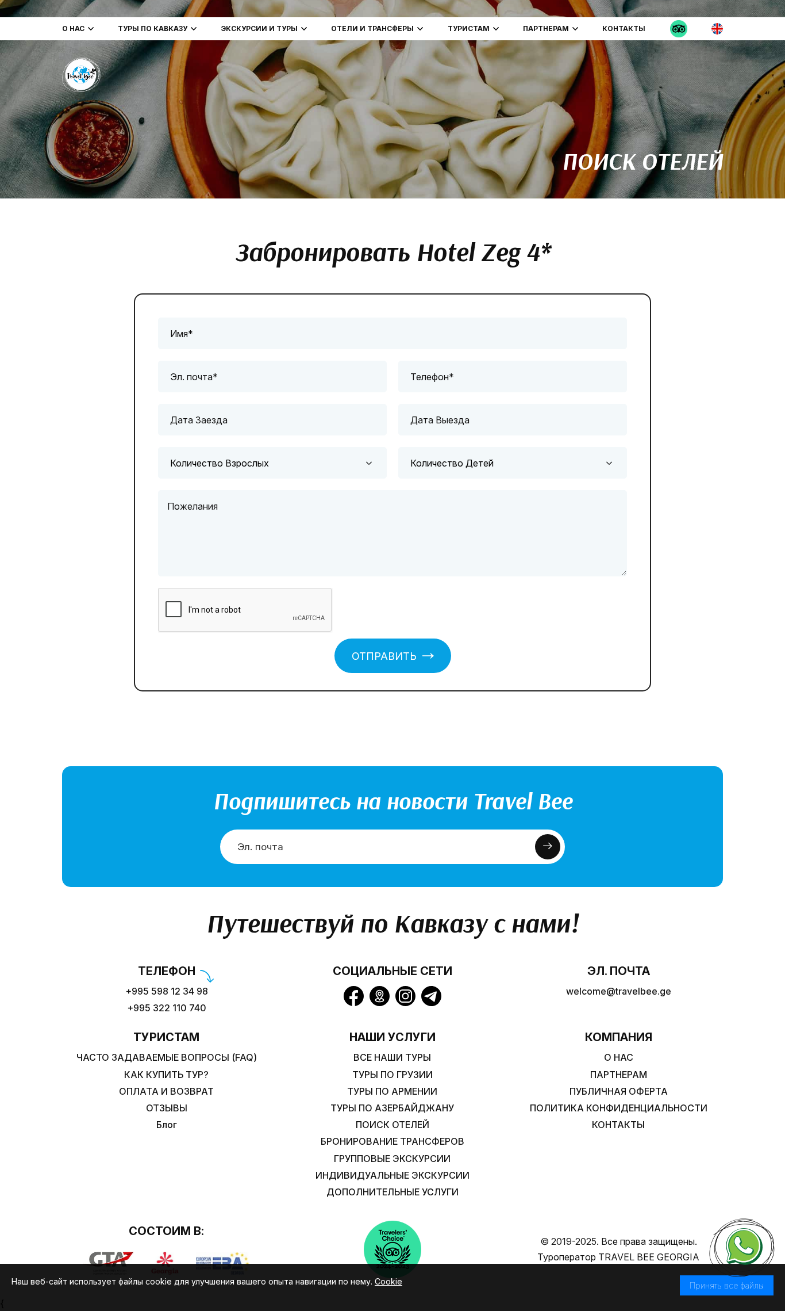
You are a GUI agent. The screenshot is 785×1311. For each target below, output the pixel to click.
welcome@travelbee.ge (618, 991)
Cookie (388, 1281)
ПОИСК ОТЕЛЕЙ (392, 1124)
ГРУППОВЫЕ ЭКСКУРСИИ (392, 1158)
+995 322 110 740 (166, 1008)
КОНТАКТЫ (623, 28)
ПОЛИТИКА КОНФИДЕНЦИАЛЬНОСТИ (618, 1108)
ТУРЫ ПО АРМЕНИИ (392, 1091)
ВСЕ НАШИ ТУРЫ (392, 1057)
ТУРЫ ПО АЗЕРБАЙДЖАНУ (392, 1108)
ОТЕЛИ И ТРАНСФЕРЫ (372, 28)
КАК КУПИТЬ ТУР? (166, 1074)
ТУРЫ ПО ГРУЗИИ (392, 1074)
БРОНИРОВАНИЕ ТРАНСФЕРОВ (392, 1141)
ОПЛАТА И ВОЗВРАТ (166, 1091)
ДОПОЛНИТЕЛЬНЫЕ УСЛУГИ (392, 1192)
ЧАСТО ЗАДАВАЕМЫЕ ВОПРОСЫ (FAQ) (166, 1057)
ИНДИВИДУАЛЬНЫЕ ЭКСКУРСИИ (392, 1175)
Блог (166, 1124)
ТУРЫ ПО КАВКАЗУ (152, 28)
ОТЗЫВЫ (166, 1108)
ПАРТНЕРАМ (546, 28)
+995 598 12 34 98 (166, 991)
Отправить (384, 656)
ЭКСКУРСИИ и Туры (259, 28)
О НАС (73, 28)
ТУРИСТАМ (469, 28)
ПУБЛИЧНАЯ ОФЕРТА (618, 1091)
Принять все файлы (727, 1285)
